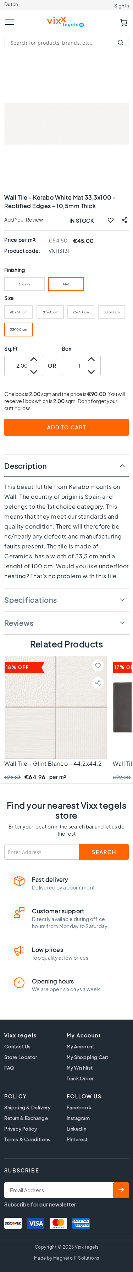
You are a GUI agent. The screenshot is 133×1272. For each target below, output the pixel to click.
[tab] (66, 465)
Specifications (30, 599)
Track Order (80, 1078)
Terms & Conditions (27, 1139)
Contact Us (17, 1046)
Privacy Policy (20, 1129)
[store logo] (66, 19)
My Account (80, 1046)
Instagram (78, 1118)
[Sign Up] (121, 1190)
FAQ (9, 1068)
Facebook (79, 1107)
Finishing (14, 270)
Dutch (11, 4)
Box (67, 348)
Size (9, 298)
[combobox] (66, 42)
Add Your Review (23, 219)
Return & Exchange (26, 1118)
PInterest (77, 1139)
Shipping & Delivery (27, 1107)
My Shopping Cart (88, 1057)
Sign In (121, 6)
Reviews (18, 622)
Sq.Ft (11, 348)
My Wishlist (80, 1068)
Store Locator (20, 1057)
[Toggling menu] (9, 22)
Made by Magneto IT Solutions (66, 1258)
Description (25, 465)
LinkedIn (77, 1129)
